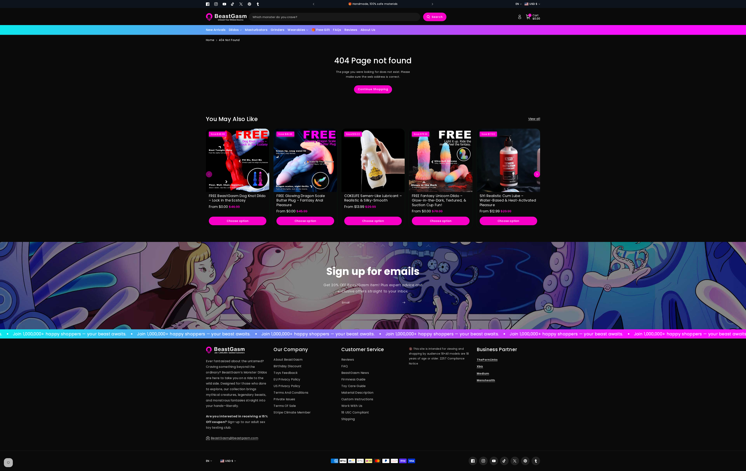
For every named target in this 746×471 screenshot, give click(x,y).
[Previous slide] (313, 4)
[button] (235, 30)
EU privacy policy (287, 379)
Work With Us (352, 406)
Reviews (347, 359)
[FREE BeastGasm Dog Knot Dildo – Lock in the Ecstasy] (237, 160)
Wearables (296, 30)
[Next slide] (432, 4)
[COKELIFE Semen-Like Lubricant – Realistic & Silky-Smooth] (373, 160)
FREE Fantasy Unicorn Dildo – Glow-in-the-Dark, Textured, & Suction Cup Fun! (439, 200)
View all (534, 119)
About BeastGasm (288, 359)
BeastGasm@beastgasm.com (234, 438)
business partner (497, 349)
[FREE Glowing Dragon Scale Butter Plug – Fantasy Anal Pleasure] (305, 160)
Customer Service (362, 349)
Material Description (357, 392)
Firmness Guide (353, 379)
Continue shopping (373, 89)
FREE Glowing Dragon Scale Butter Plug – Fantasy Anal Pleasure (300, 200)
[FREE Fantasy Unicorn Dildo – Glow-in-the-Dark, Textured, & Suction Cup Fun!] (440, 160)
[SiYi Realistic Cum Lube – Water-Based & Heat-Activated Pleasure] (508, 160)
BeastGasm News (355, 373)
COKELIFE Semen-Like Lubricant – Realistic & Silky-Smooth (373, 198)
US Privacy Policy (287, 386)
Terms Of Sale (285, 406)
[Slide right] (537, 174)
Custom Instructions (357, 399)
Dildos (234, 30)
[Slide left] (209, 174)
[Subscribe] (403, 302)
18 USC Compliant (355, 412)
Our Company (291, 349)
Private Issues (284, 399)
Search (437, 17)
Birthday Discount (288, 366)
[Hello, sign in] (519, 17)
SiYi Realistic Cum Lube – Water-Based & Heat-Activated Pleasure (508, 200)
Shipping (348, 419)
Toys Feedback (286, 373)
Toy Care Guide (353, 386)
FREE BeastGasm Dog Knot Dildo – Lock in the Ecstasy (237, 198)
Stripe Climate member (292, 412)
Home (210, 40)
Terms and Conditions (291, 392)
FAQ (344, 366)
